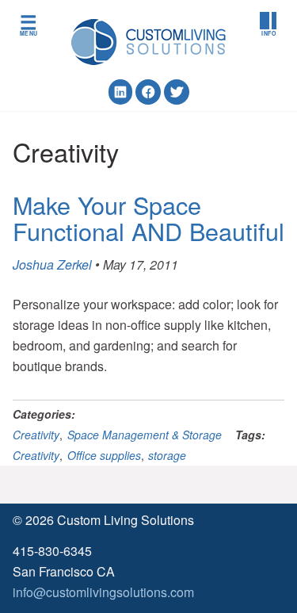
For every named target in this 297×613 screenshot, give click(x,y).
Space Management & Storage (144, 435)
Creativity (36, 435)
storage (167, 455)
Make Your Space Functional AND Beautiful (148, 218)
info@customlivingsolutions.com (103, 592)
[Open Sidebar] (268, 24)
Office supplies (104, 455)
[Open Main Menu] (28, 24)
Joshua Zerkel (52, 264)
